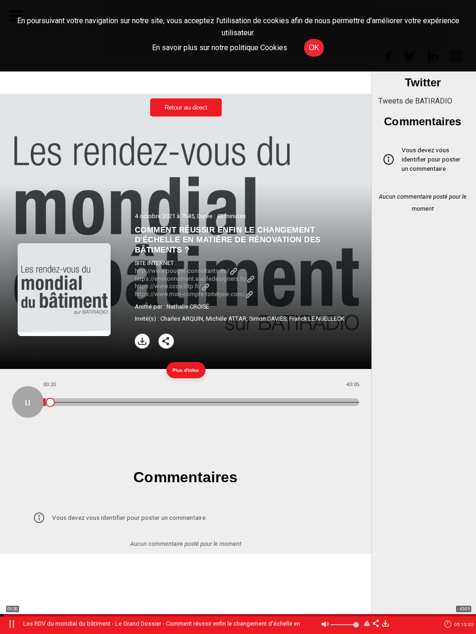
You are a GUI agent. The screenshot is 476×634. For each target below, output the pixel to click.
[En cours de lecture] (28, 402)
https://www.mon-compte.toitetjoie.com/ (190, 294)
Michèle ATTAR (226, 318)
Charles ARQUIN (181, 318)
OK (314, 48)
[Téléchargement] (142, 341)
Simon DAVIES (267, 318)
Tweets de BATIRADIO (415, 101)
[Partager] (166, 341)
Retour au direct (186, 107)
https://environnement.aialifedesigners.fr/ (190, 278)
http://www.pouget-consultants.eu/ (182, 270)
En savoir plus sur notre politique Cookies (219, 47)
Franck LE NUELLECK (316, 318)
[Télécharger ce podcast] (385, 624)
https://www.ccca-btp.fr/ (168, 286)
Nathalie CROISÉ (187, 306)
